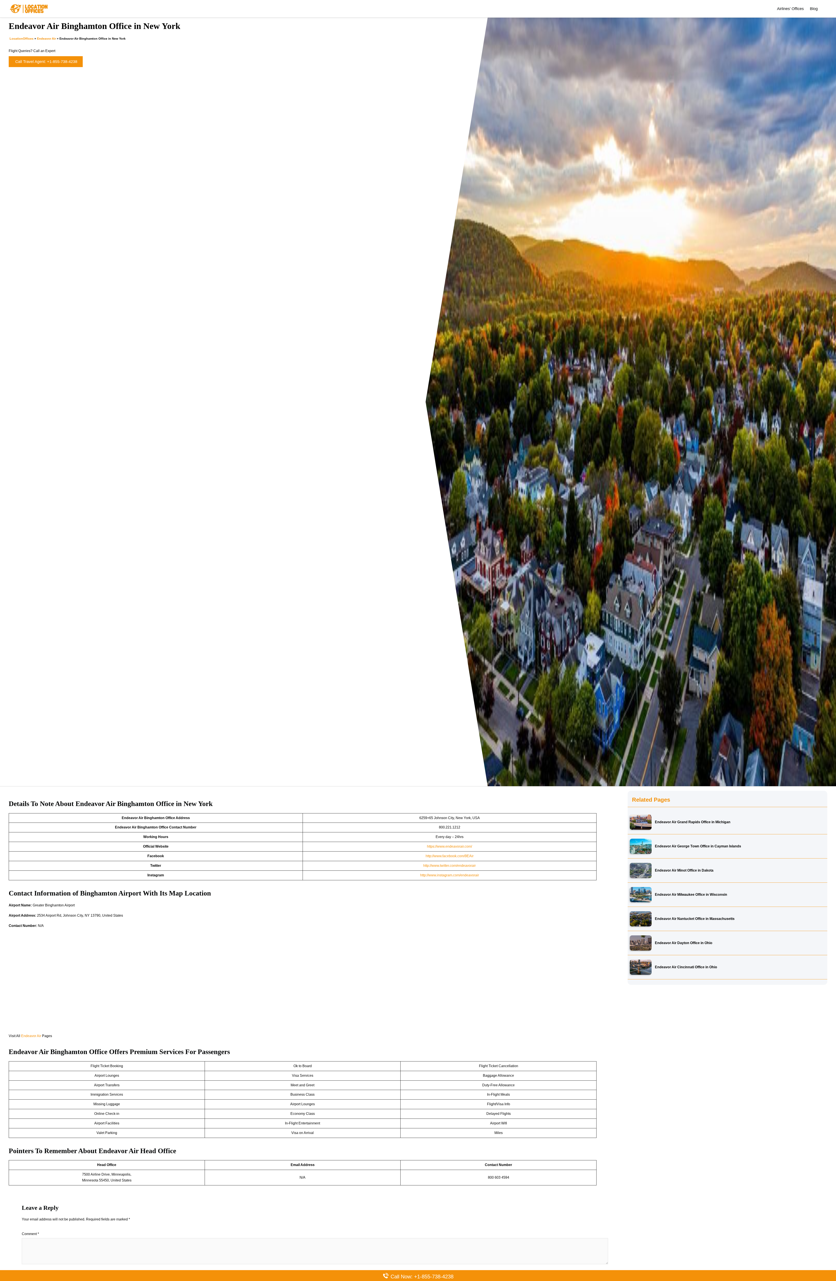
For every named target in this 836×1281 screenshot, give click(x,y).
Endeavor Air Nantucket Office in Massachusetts (695, 919)
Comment (30, 1234)
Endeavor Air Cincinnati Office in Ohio (686, 967)
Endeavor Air (46, 38)
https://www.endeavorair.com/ (449, 846)
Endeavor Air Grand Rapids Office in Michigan (692, 822)
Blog (814, 9)
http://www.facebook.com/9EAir (450, 856)
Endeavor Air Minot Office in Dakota (684, 870)
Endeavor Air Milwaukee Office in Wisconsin (691, 894)
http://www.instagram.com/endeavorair (449, 875)
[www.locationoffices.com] (29, 8)
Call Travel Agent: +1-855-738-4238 (46, 61)
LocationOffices (22, 38)
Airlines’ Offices (790, 9)
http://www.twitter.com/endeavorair (449, 865)
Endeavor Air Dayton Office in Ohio (683, 943)
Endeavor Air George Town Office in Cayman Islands (698, 846)
